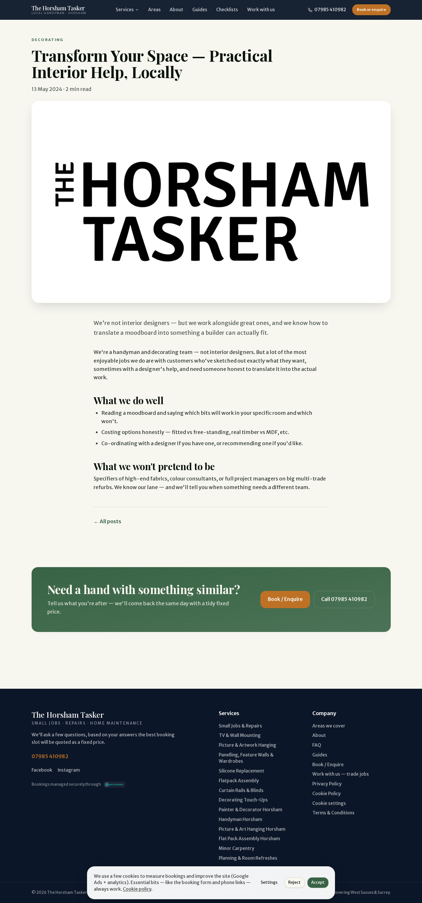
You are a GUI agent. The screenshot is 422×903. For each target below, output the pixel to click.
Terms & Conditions (333, 813)
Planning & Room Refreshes (248, 858)
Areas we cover (328, 726)
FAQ (316, 745)
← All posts (107, 521)
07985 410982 (330, 9)
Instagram (68, 770)
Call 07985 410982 (344, 599)
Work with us (261, 9)
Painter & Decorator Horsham (250, 809)
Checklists (227, 9)
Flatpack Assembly (239, 780)
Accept (317, 882)
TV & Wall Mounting (240, 735)
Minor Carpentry (236, 848)
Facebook (42, 770)
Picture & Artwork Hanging (247, 745)
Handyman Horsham (240, 819)
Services (125, 9)
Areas (154, 9)
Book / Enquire (285, 599)
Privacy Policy (327, 784)
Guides (199, 9)
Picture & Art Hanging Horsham (252, 829)
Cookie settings (329, 803)
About (176, 9)
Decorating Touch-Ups (243, 800)
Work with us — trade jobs (340, 774)
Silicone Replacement (241, 771)
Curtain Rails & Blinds (241, 790)
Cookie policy (137, 889)
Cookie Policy (326, 793)
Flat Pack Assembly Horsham (249, 838)
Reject (294, 882)
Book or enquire (371, 9)
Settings (269, 882)
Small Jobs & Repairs (240, 726)
